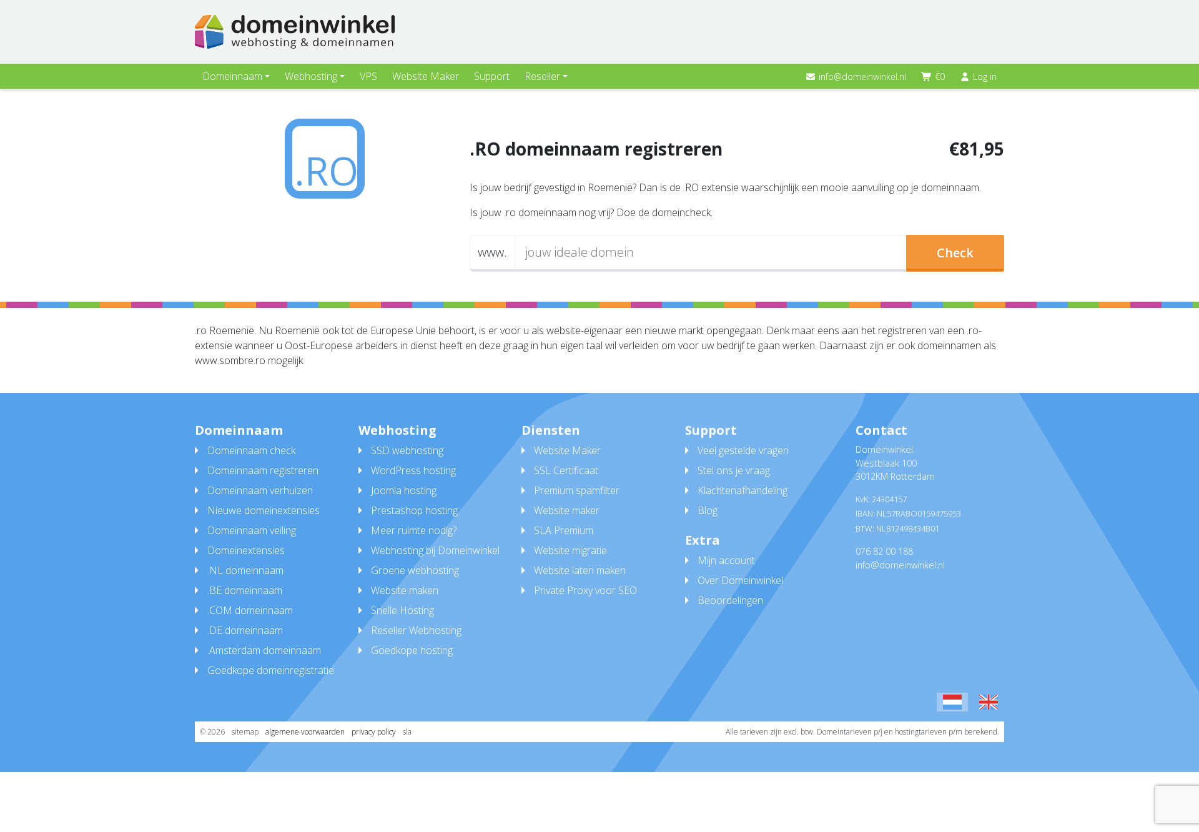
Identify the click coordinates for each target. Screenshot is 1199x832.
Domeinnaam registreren (262, 470)
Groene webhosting (415, 570)
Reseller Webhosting (416, 630)
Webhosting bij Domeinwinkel (435, 550)
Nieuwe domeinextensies (263, 510)
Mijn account (726, 560)
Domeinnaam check (251, 450)
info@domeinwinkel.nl (862, 76)
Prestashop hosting (414, 510)
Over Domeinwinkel (740, 580)
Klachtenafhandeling (742, 490)
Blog (708, 510)
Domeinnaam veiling (251, 530)
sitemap (245, 731)
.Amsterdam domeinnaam (264, 650)
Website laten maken (580, 570)
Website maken (404, 590)
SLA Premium (563, 530)
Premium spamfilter (576, 490)
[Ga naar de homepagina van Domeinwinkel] (295, 32)
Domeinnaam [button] (232, 76)
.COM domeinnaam (250, 610)
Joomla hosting (404, 490)
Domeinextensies (246, 550)
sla (407, 731)
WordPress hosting (413, 470)
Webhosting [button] (311, 76)
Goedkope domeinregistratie (270, 670)
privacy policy (374, 731)
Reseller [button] (542, 76)
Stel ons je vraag (734, 470)
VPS (368, 76)
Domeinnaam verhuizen (260, 490)
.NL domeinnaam (245, 570)
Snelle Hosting (402, 610)
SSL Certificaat (566, 470)
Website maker (567, 510)
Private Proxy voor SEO (585, 590)
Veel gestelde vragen (743, 450)
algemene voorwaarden (305, 731)
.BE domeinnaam (244, 590)
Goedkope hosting (412, 650)
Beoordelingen (730, 600)
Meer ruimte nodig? (413, 530)
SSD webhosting (407, 450)
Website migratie (570, 550)
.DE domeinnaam (245, 630)
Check (955, 252)
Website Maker (425, 76)
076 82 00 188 (884, 551)
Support (492, 76)
